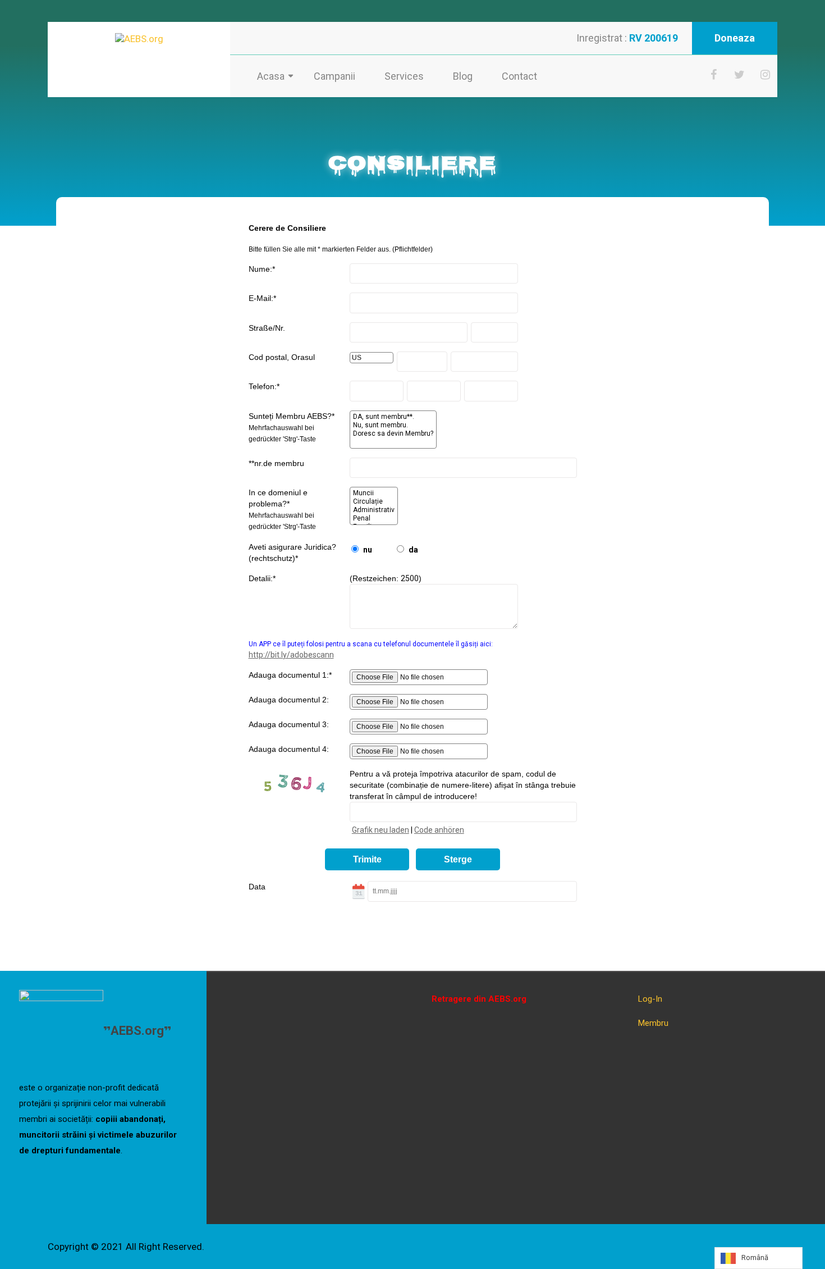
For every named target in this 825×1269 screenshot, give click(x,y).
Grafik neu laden (380, 829)
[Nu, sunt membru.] (393, 425)
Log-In (650, 999)
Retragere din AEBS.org (479, 999)
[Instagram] (765, 74)
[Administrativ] (374, 510)
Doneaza (734, 38)
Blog (463, 76)
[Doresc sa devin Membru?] (393, 434)
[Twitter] (739, 74)
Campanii (334, 76)
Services (404, 76)
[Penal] (374, 518)
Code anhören (439, 829)
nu (367, 549)
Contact (519, 76)
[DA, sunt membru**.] (393, 417)
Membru (653, 1023)
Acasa (271, 76)
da (413, 549)
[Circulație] (374, 501)
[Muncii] (374, 493)
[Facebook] (714, 74)
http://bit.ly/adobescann (291, 654)
